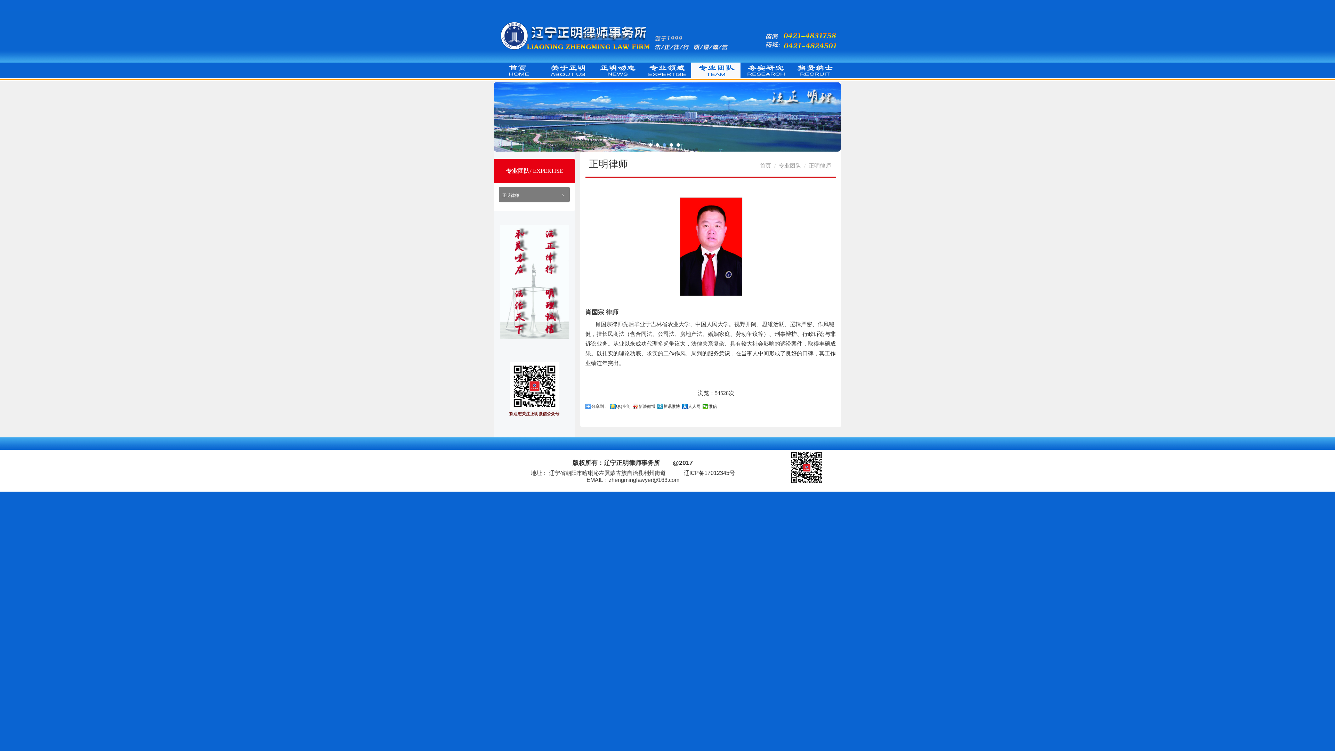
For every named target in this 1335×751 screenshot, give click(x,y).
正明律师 (533, 195)
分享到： (599, 406)
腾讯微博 (671, 406)
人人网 (694, 406)
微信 (713, 406)
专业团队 (790, 166)
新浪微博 (647, 406)
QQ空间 (623, 406)
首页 (765, 166)
